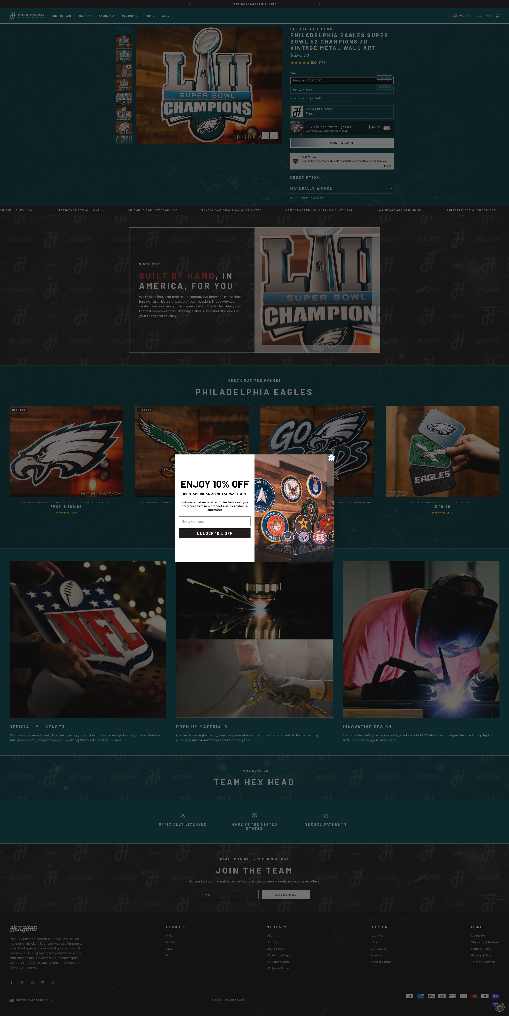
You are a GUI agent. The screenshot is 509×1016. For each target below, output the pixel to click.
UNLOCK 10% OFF (215, 533)
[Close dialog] (331, 458)
